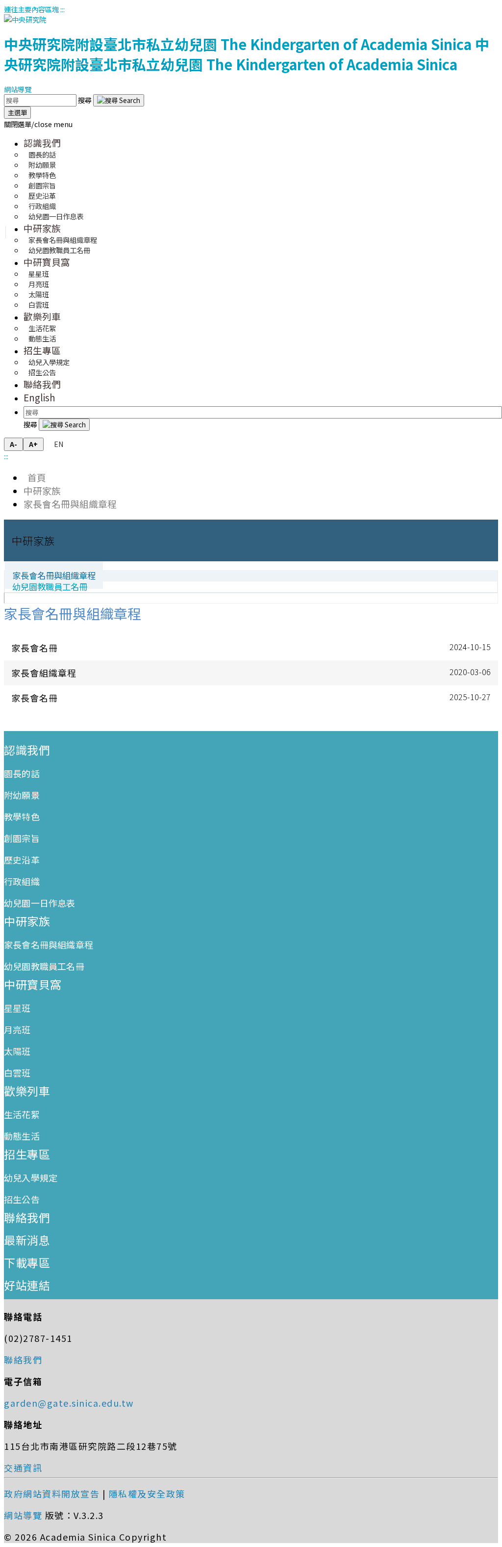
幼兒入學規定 (30, 1177)
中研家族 (42, 228)
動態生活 (42, 338)
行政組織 (22, 881)
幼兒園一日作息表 (55, 216)
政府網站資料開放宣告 (52, 1493)
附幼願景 (22, 794)
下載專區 (27, 1262)
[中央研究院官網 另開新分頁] (25, 19)
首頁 (35, 477)
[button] (38, 124)
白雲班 (38, 304)
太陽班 (17, 1051)
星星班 (17, 1007)
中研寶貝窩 (47, 261)
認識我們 (42, 142)
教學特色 (22, 816)
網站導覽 (17, 89)
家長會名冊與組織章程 (70, 503)
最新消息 (27, 1240)
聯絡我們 (42, 384)
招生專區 (42, 350)
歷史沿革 (22, 859)
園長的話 (22, 773)
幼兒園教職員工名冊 (59, 250)
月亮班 (17, 1029)
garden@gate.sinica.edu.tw (69, 1402)
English (39, 397)
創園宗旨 (22, 838)
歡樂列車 (42, 316)
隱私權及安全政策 (147, 1493)
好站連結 (27, 1285)
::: (62, 9)
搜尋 (85, 100)
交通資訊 (23, 1467)
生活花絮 (22, 1114)
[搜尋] (118, 100)
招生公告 (42, 372)
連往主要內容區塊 (31, 9)
